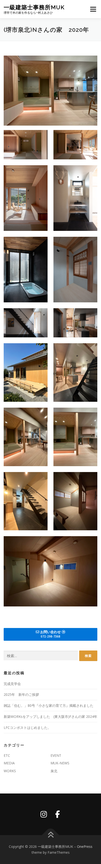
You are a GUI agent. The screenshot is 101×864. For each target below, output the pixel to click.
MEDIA (9, 763)
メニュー (93, 9)
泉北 (53, 771)
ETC (7, 755)
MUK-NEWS (59, 763)
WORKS (10, 771)
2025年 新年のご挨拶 (21, 694)
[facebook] (57, 814)
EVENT (55, 755)
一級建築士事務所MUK (34, 7)
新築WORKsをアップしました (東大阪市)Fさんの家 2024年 (50, 716)
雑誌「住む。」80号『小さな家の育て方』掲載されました (48, 705)
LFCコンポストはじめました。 (27, 727)
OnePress (84, 846)
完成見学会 (12, 683)
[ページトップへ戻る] (50, 835)
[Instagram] (43, 814)
